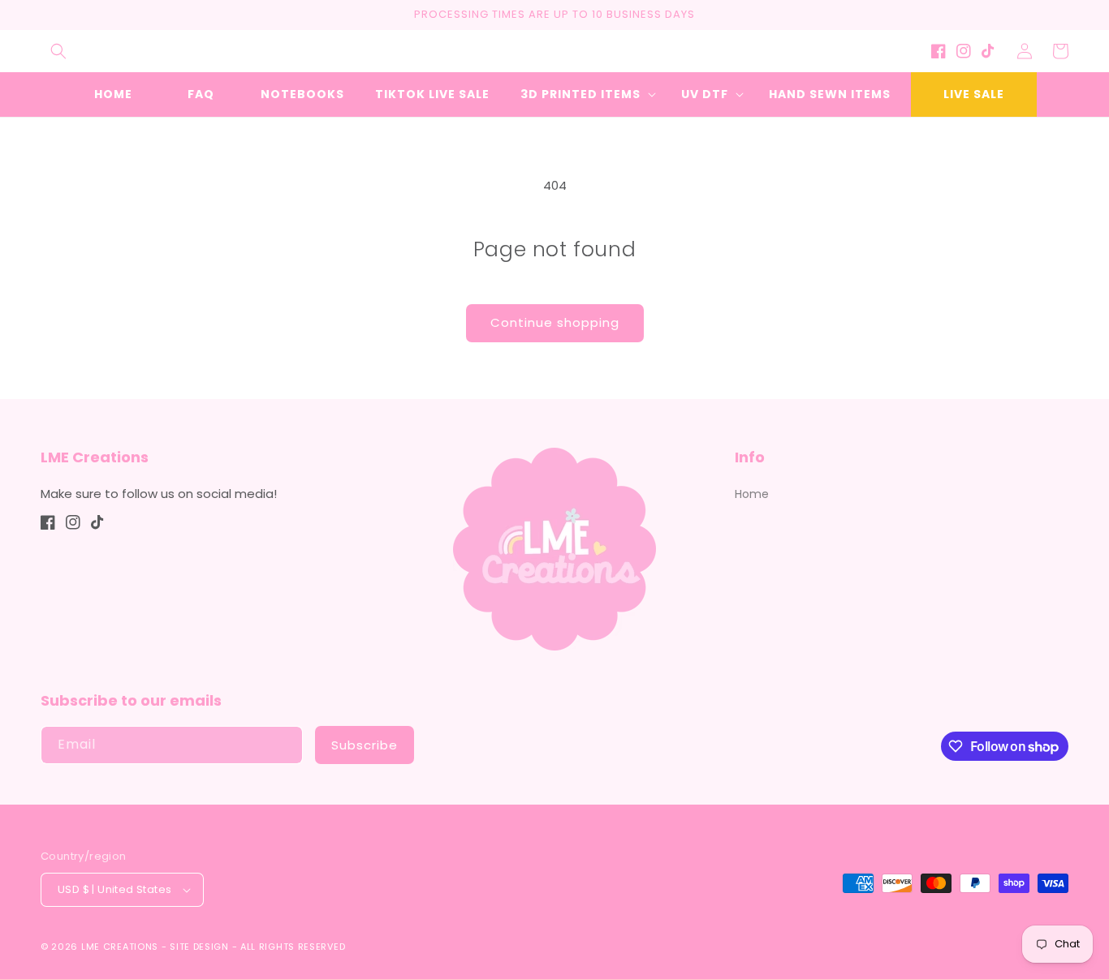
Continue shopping (554, 322)
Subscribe (364, 745)
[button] (58, 51)
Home (752, 494)
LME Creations (119, 946)
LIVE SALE (973, 94)
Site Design (199, 946)
